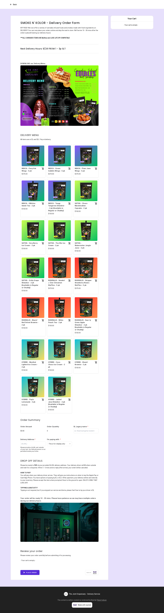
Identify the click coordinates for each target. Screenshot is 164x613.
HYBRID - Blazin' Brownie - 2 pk (81, 363)
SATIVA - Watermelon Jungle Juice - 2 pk (83, 245)
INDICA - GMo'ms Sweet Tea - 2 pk (28, 204)
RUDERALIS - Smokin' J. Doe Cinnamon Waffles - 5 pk (56, 282)
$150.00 (24, 209)
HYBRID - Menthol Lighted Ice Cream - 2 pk (30, 364)
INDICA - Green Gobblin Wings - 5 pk (56, 169)
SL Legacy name (81, 427)
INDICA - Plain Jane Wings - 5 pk (83, 169)
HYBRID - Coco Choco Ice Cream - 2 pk (56, 364)
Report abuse (102, 600)
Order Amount (26, 427)
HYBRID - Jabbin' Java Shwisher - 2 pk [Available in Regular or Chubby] (56, 403)
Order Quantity (53, 427)
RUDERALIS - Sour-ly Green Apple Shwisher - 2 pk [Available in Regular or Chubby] (83, 325)
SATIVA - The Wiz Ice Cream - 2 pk (56, 244)
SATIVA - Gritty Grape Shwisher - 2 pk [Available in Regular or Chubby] (30, 284)
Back (15, 4)
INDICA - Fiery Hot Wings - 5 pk (29, 169)
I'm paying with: (54, 439)
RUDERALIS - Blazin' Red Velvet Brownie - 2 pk (30, 322)
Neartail (93, 600)
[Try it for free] (92, 572)
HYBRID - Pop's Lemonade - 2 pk (28, 400)
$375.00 (24, 174)
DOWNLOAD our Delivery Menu (32, 64)
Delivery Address (27, 439)
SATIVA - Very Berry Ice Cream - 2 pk (30, 244)
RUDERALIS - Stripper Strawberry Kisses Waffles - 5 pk (83, 282)
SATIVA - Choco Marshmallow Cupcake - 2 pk (81, 205)
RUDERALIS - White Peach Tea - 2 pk (55, 321)
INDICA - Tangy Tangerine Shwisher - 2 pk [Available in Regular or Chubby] (56, 207)
